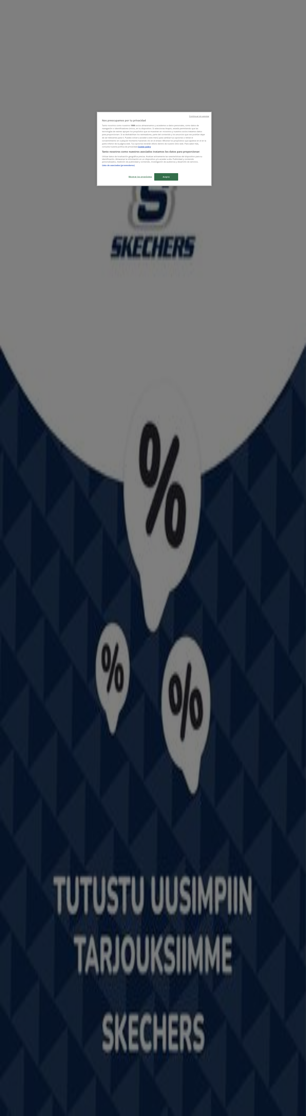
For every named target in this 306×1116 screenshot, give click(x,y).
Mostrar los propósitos (140, 176)
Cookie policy (144, 146)
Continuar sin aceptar (199, 116)
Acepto (166, 176)
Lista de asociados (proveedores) (118, 165)
